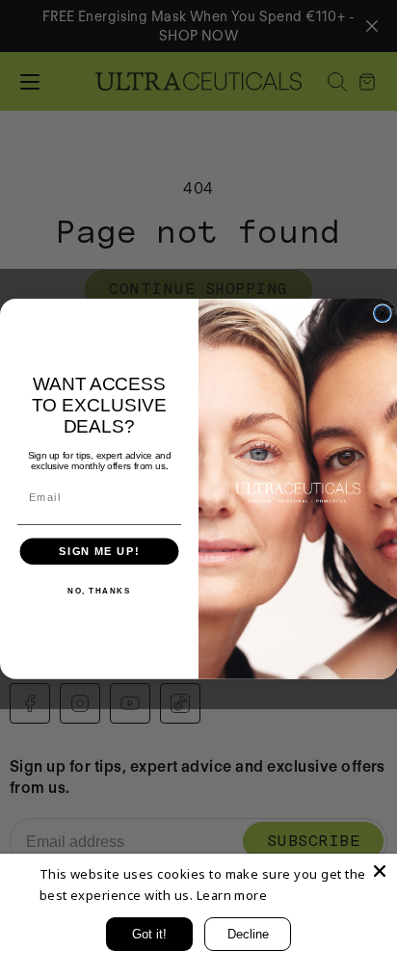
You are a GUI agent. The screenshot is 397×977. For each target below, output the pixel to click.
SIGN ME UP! (99, 551)
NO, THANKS (98, 590)
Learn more (232, 895)
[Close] (379, 871)
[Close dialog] (382, 313)
